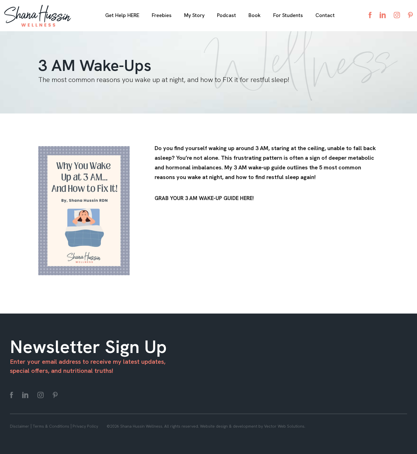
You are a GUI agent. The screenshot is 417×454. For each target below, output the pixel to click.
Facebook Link (370, 15)
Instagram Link (397, 15)
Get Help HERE (122, 15)
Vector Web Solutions (284, 426)
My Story (194, 15)
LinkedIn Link (383, 15)
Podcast (226, 15)
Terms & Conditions (51, 426)
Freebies (162, 15)
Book (254, 15)
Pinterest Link (410, 15)
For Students (288, 15)
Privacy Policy (85, 426)
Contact (325, 15)
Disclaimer (19, 426)
